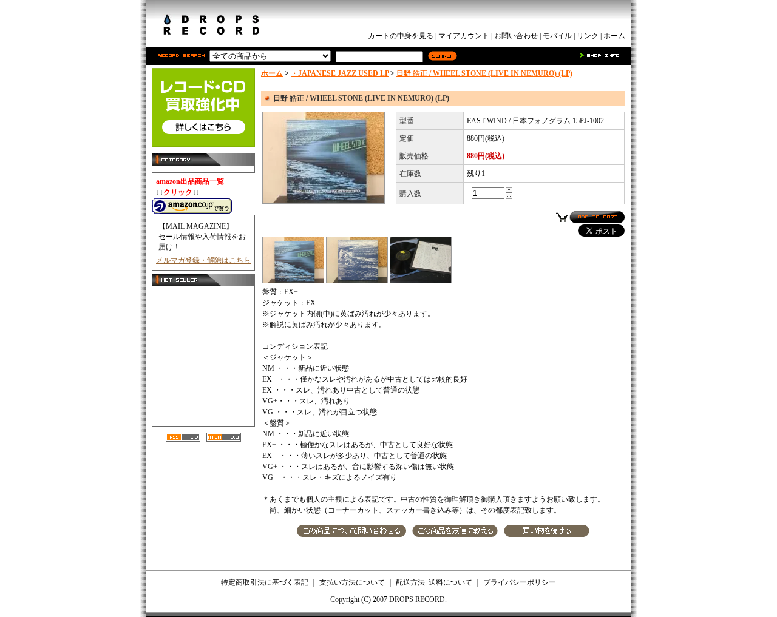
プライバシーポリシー (519, 582)
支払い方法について (352, 582)
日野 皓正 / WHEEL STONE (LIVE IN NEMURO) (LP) (484, 73)
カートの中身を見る (400, 36)
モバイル (557, 36)
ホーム (614, 36)
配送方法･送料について (434, 582)
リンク (588, 36)
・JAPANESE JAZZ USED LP (339, 73)
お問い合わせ (516, 36)
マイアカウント (463, 36)
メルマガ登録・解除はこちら (203, 260)
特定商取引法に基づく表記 (264, 582)
